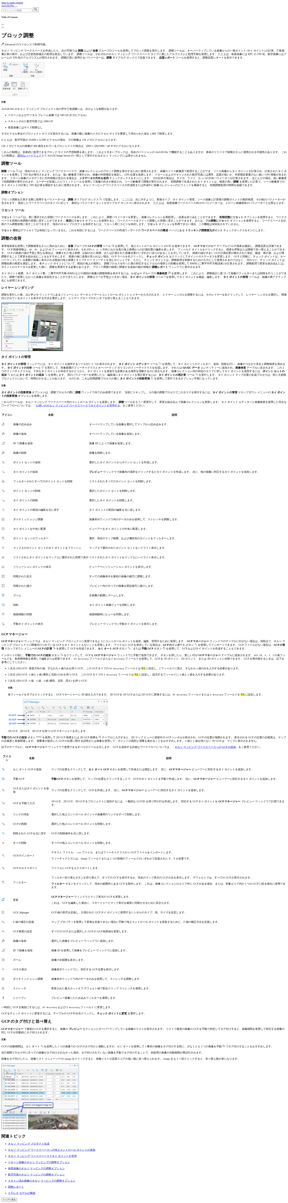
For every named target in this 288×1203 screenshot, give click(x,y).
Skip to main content (12, 2)
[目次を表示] (2, 27)
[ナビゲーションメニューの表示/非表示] (16, 6)
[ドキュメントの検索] (36, 9)
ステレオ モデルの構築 (21, 1193)
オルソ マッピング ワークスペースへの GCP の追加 (205, 747)
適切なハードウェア (29, 155)
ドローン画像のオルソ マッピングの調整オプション (39, 1162)
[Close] (2, 24)
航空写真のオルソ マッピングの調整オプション (36, 1174)
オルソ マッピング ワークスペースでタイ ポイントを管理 (42, 1156)
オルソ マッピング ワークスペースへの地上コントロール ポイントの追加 (51, 1149)
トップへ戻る (9, 1199)
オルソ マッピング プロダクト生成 (28, 1143)
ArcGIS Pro (8, 5)
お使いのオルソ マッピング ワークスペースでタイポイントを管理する (78, 405)
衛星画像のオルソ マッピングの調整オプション (36, 1168)
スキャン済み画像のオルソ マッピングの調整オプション (41, 1180)
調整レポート (16, 1186)
